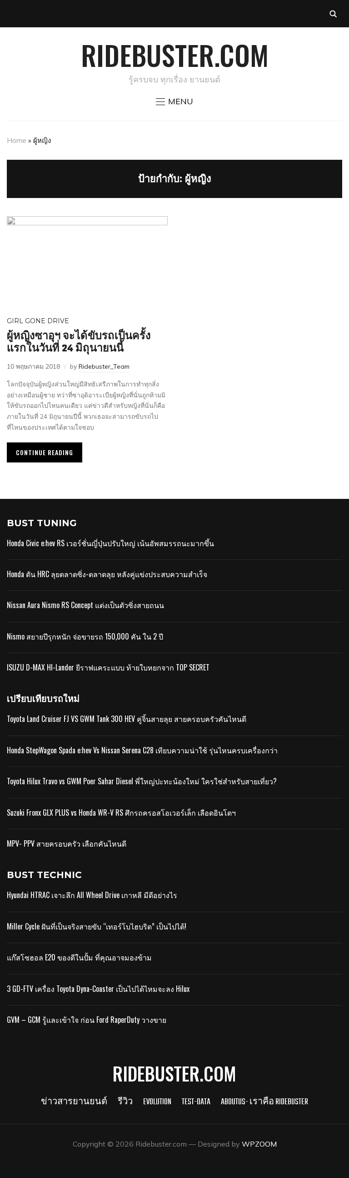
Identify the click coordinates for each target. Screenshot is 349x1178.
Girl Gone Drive (38, 321)
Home (16, 140)
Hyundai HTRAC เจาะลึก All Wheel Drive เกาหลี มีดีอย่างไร (92, 894)
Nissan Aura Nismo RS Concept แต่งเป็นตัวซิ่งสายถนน (85, 604)
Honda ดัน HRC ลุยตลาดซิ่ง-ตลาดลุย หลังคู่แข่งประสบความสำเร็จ (107, 574)
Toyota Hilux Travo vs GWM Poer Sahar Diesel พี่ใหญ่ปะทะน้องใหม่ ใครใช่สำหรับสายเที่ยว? (142, 781)
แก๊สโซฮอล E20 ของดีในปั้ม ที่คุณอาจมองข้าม (79, 957)
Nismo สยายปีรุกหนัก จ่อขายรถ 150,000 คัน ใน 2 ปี (85, 636)
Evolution (157, 1102)
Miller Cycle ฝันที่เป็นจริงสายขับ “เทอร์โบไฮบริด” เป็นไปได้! (96, 926)
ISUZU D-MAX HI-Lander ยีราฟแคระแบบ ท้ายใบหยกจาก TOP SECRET (108, 667)
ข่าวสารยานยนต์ (74, 1102)
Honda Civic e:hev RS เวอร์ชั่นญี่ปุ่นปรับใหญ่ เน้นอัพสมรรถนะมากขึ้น (110, 543)
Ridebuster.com (175, 54)
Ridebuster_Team (104, 366)
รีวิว (125, 1102)
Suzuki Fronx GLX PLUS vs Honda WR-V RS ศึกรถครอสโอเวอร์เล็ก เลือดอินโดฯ (121, 812)
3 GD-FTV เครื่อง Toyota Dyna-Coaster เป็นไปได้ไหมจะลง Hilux (98, 988)
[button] (174, 101)
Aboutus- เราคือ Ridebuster (264, 1102)
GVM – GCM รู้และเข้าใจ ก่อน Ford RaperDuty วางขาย (86, 1019)
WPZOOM (259, 1143)
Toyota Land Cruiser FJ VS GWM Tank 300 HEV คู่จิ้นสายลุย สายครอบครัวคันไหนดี (126, 718)
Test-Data (196, 1102)
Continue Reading (44, 452)
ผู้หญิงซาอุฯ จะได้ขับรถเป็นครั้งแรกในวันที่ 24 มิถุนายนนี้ (79, 342)
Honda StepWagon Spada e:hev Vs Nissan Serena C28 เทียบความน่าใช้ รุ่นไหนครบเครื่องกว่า (142, 750)
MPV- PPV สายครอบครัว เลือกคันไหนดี (66, 843)
